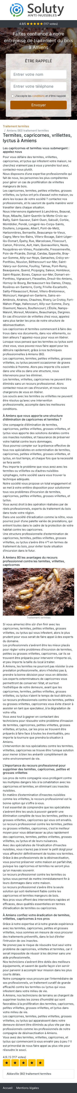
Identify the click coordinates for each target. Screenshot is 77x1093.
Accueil (8, 1088)
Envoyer (38, 105)
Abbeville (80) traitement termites (29, 1073)
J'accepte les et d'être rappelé (40, 95)
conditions (38, 95)
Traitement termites (16, 126)
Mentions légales (27, 1088)
